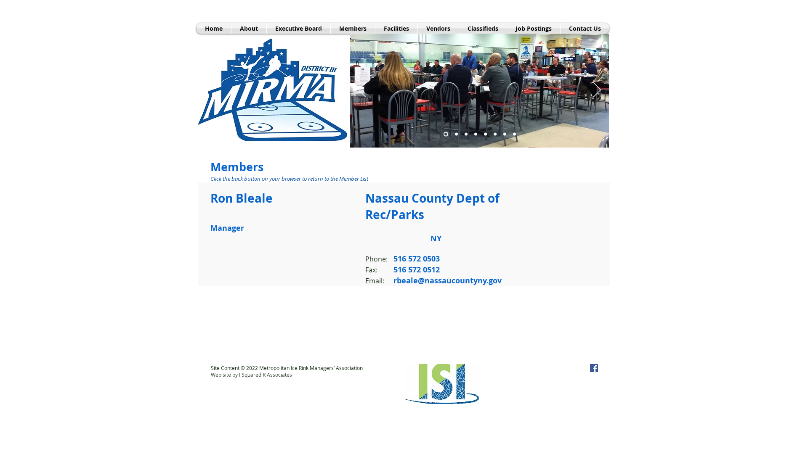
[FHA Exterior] (466, 134)
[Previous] (362, 90)
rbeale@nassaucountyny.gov (447, 280)
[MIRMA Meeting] (445, 134)
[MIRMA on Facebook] (594, 368)
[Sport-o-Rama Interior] (455, 134)
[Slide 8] (485, 134)
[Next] (597, 90)
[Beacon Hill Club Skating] (475, 134)
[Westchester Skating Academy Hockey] (514, 134)
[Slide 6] (504, 134)
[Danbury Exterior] (495, 134)
